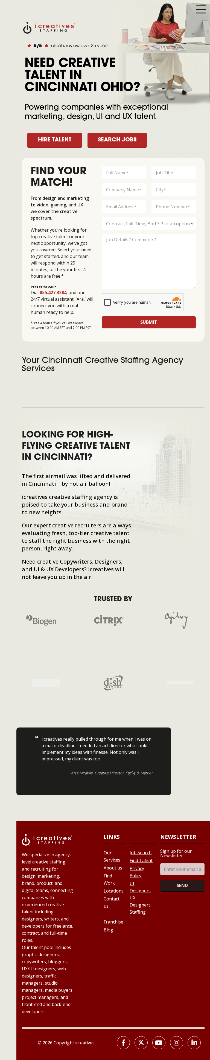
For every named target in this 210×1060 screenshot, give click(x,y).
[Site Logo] (49, 27)
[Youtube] (158, 1042)
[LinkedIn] (194, 1042)
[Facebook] (123, 1042)
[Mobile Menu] (201, 9)
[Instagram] (176, 1042)
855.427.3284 (53, 292)
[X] (141, 1042)
